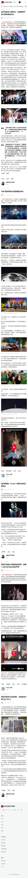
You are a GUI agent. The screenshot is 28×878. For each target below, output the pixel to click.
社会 (7, 178)
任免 (15, 6)
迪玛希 (3, 551)
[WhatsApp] (5, 18)
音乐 (12, 178)
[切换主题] (20, 2)
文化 (3, 178)
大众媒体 (24, 684)
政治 (2, 822)
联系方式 (3, 863)
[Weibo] (12, 810)
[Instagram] (2, 18)
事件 (18, 6)
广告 (2, 866)
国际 (2, 830)
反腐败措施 (4, 848)
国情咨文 (21, 6)
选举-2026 (6, 6)
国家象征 (3, 845)
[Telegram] (8, 18)
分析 (2, 825)
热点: (1, 6)
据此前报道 (4, 673)
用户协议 (3, 839)
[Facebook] (11, 18)
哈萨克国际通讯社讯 (7, 22)
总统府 (11, 6)
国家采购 (3, 851)
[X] (14, 18)
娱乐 (3, 471)
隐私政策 (3, 842)
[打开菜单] (25, 2)
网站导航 (3, 860)
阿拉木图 (8, 471)
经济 (2, 827)
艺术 (18, 684)
